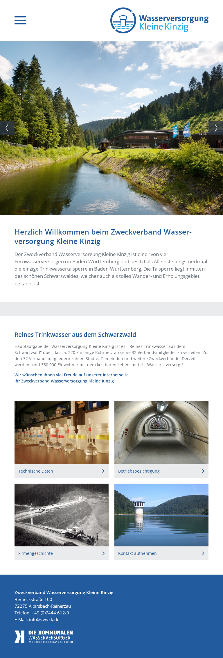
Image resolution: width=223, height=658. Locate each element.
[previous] (7, 128)
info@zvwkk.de (44, 619)
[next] (215, 128)
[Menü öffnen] (20, 20)
